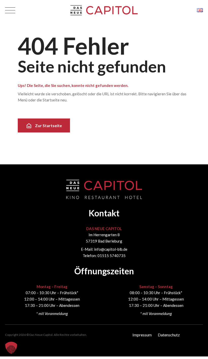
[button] (11, 348)
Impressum (142, 334)
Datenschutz (169, 334)
